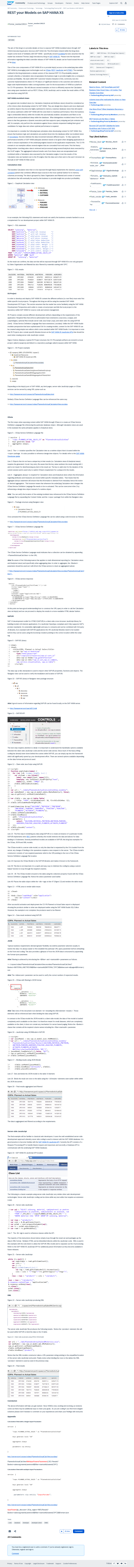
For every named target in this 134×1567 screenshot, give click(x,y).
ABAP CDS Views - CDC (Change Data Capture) (110, 53)
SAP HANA (11, 40)
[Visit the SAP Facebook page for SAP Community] (114, 1563)
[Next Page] (109, 77)
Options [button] (108, 16)
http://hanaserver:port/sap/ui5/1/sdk (23, 708)
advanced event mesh (96, 60)
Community (20, 3)
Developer (26, 1523)
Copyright (28, 1563)
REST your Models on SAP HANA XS (36, 13)
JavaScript (59, 70)
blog (13, 62)
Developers (59, 3)
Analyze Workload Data (97, 64)
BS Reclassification (113, 64)
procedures (14, 137)
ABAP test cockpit (95, 57)
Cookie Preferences (70, 1563)
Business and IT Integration (104, 67)
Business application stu (97, 71)
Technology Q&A (97, 105)
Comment (15, 1553)
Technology (38, 8)
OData (48, 70)
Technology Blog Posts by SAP (52, 8)
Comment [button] (79, 1531)
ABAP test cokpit (109, 57)
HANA (46, 1523)
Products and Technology (36, 3)
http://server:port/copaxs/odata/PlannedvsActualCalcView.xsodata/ (32, 1457)
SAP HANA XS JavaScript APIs (62, 332)
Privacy (9, 1563)
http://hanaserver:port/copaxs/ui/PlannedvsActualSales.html (32, 394)
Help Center (85, 3)
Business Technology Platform (99, 74)
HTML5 (69, 70)
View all (92, 210)
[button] (117, 30)
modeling (61, 54)
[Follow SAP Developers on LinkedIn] (125, 1563)
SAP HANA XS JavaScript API (49, 1142)
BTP (91, 67)
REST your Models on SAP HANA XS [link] (73, 8)
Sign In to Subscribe (116, 13)
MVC (28, 837)
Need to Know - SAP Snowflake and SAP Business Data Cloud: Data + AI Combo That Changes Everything (105, 90)
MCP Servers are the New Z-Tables (102, 119)
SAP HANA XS (55, 57)
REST (53, 70)
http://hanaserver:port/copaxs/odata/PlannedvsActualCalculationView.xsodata (39, 404)
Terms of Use (18, 1563)
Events (76, 3)
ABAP (91, 53)
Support (58, 1563)
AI (107, 60)
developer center (37, 1523)
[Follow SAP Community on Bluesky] (118, 1563)
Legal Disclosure (38, 1563)
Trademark (50, 1563)
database (17, 1523)
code (10, 1523)
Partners (69, 3)
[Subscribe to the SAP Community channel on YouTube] (121, 1563)
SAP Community (12, 8)
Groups (50, 3)
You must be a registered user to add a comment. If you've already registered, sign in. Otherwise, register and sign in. (43, 1548)
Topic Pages (96, 3)
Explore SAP (113, 3)
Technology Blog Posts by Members (104, 114)
